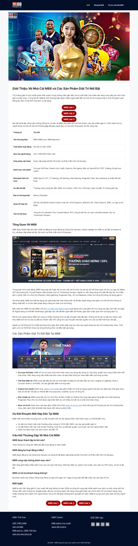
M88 (88, 5)
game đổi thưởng (59, 527)
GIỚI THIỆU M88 (19, 523)
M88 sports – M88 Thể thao (24, 530)
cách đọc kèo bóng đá (22, 534)
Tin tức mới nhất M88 (116, 5)
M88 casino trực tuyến (61, 523)
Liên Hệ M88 (17, 527)
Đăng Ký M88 (99, 5)
